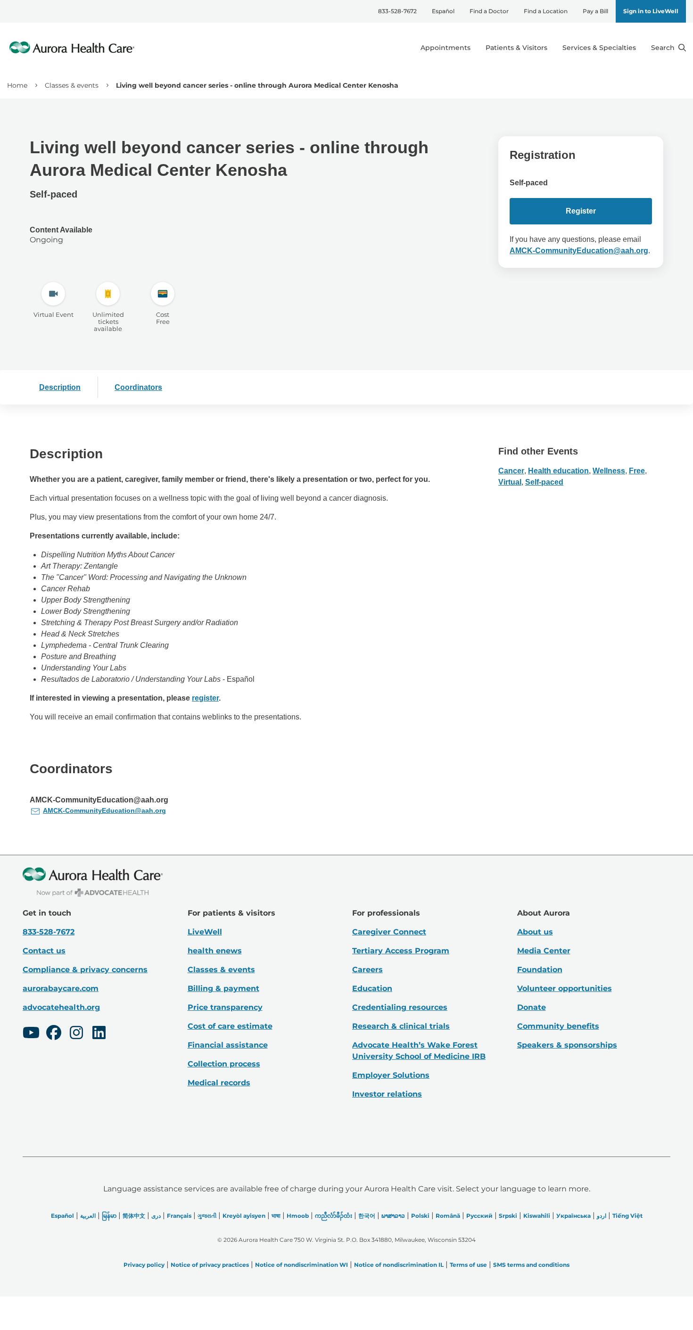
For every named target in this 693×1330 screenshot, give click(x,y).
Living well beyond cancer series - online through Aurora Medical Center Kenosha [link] (257, 85)
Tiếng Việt (627, 1215)
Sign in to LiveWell (650, 11)
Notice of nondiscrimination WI (301, 1264)
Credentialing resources (399, 1007)
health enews (215, 950)
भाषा (276, 1215)
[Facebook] (53, 1034)
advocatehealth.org (61, 1007)
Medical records (219, 1082)
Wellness (609, 471)
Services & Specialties (599, 47)
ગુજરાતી (207, 1215)
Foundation (539, 969)
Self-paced (544, 482)
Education (372, 988)
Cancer (511, 471)
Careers (367, 969)
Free (637, 471)
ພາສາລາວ (393, 1215)
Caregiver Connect (389, 931)
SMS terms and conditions (531, 1264)
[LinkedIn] (99, 1034)
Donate (531, 1007)
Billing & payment (223, 988)
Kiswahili (536, 1215)
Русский (479, 1215)
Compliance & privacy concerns (85, 969)
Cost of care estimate (230, 1026)
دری (156, 1215)
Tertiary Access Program (400, 950)
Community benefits (558, 1026)
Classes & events (72, 85)
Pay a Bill (595, 11)
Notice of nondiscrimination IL (399, 1264)
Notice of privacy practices (210, 1264)
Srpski (508, 1215)
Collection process (224, 1063)
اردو (601, 1215)
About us (535, 931)
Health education (558, 471)
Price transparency (225, 1007)
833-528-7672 (397, 11)
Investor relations (387, 1094)
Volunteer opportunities (564, 988)
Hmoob (298, 1215)
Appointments (445, 47)
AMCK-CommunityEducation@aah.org (579, 251)
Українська (573, 1215)
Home (17, 85)
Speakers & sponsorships (567, 1045)
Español (443, 11)
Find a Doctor (489, 11)
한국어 (366, 1215)
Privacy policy (144, 1264)
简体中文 (134, 1215)
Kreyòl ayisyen (244, 1215)
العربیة (88, 1215)
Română (448, 1215)
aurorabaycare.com (61, 988)
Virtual (509, 482)
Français (179, 1215)
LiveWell (205, 931)
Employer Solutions (390, 1075)
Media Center (543, 950)
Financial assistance (228, 1045)
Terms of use (468, 1264)
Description (60, 387)
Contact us (44, 950)
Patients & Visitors (516, 47)
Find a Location (546, 11)
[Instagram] (76, 1034)
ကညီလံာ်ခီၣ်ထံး (333, 1215)
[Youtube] (31, 1034)
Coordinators (138, 387)
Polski (420, 1215)
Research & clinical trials (401, 1026)
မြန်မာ (109, 1215)
